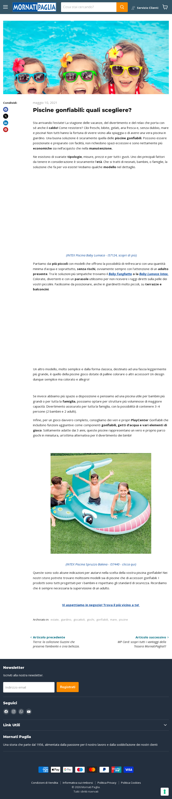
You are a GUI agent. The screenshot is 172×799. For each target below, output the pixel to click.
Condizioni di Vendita (44, 783)
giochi (90, 619)
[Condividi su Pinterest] (5, 129)
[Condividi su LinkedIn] (5, 122)
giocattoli (79, 619)
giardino (66, 619)
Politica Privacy (107, 783)
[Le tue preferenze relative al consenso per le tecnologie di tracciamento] (165, 792)
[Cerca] (122, 7)
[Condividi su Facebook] (5, 109)
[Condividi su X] (5, 116)
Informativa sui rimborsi (78, 783)
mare (113, 619)
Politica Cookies (131, 783)
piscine (123, 619)
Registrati (67, 687)
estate (55, 619)
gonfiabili (102, 619)
